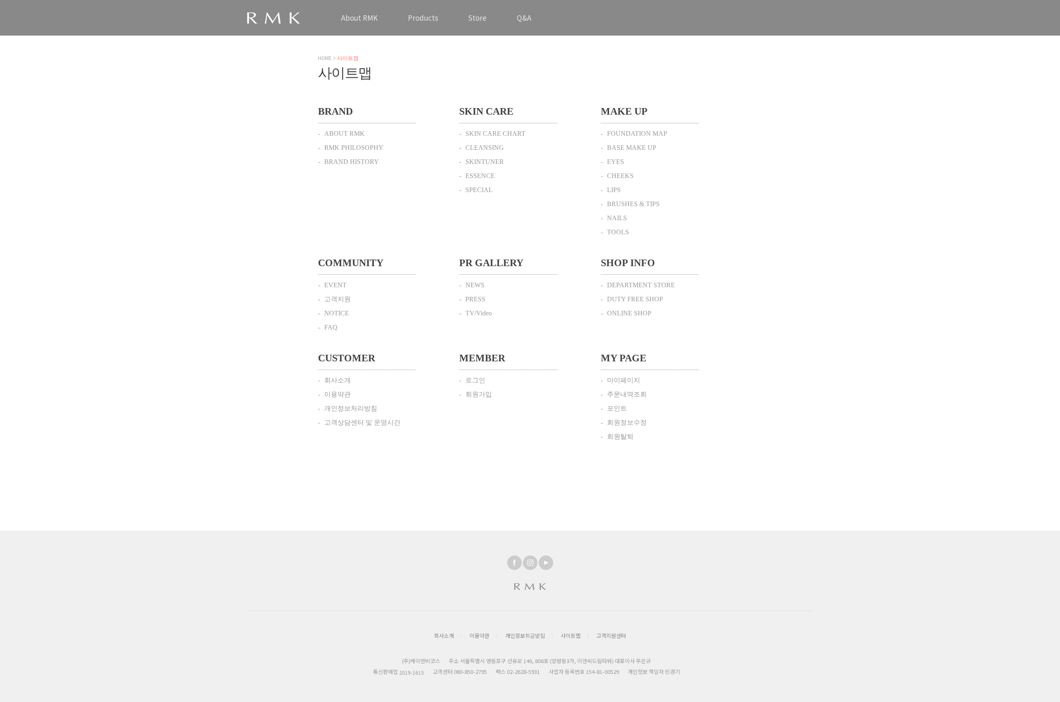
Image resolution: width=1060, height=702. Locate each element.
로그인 (475, 380)
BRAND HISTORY (351, 161)
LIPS (614, 189)
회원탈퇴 (620, 436)
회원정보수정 (627, 422)
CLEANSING (484, 147)
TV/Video (478, 313)
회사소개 (337, 380)
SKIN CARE (486, 111)
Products (423, 17)
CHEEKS (620, 175)
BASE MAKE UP (631, 147)
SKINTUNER (484, 161)
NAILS (617, 217)
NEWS (474, 284)
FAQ (330, 327)
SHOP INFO (628, 262)
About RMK (359, 17)
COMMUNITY (350, 262)
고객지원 (337, 299)
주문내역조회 (627, 394)
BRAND (335, 111)
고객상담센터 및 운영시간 (362, 422)
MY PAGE (623, 358)
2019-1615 (411, 672)
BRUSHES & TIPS (633, 203)
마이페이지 (623, 380)
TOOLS (618, 232)
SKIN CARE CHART (495, 133)
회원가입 (478, 394)
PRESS (475, 299)
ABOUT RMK (344, 133)
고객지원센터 (611, 635)
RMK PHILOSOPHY (353, 147)
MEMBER (482, 358)
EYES (615, 161)
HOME (325, 57)
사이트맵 (571, 635)
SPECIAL (479, 189)
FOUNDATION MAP (637, 133)
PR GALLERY (491, 262)
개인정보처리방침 (350, 408)
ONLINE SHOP (629, 313)
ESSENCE (480, 175)
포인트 (617, 408)
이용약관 (337, 394)
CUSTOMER (346, 358)
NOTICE (336, 313)
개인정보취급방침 (525, 635)
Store (477, 17)
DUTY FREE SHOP (635, 299)
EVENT (335, 284)
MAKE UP (624, 111)
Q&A (524, 17)
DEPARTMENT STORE (641, 284)
